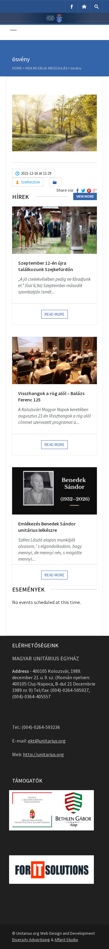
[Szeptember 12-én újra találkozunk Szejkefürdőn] (54, 230)
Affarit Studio (66, 939)
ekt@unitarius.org (47, 741)
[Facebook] (72, 6)
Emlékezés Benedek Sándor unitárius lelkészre (47, 527)
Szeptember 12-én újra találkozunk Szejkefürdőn (45, 266)
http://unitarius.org (43, 754)
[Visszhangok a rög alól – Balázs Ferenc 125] (54, 360)
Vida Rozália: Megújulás (46, 68)
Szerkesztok (30, 182)
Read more (54, 314)
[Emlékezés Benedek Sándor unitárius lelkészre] (54, 491)
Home (17, 68)
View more (85, 196)
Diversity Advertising (31, 939)
